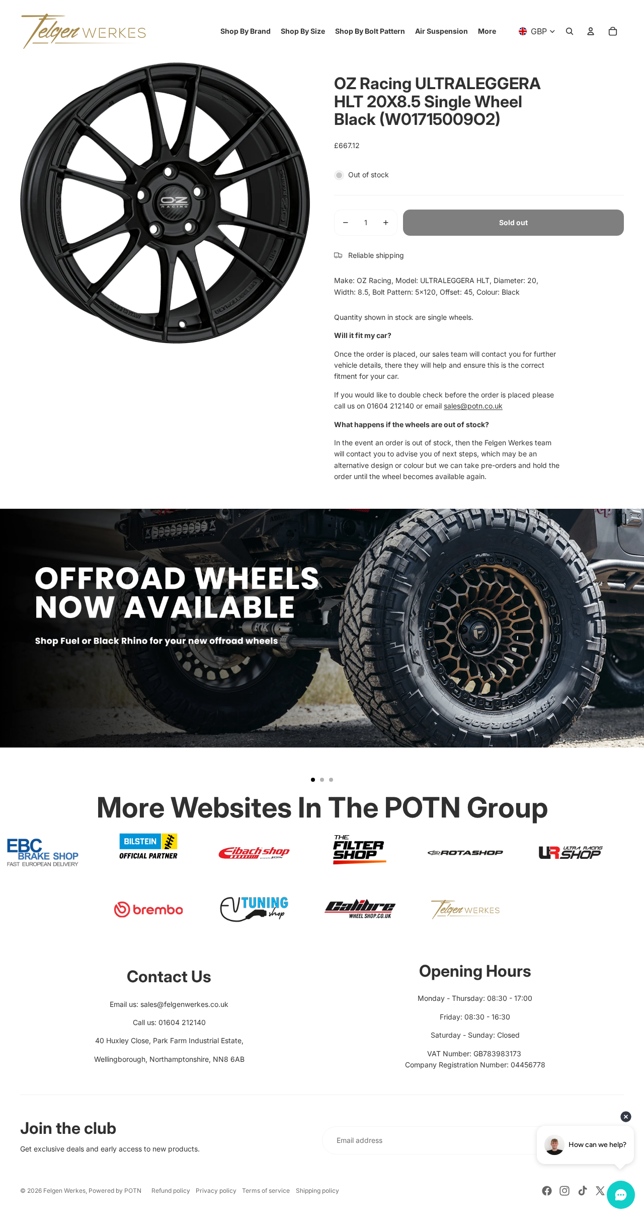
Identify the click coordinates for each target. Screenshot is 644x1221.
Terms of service (266, 1190)
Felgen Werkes (64, 1190)
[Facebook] (547, 1191)
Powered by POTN (115, 1190)
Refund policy (170, 1190)
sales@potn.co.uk (473, 405)
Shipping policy (317, 1190)
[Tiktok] (583, 1191)
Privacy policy (216, 1190)
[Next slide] (632, 650)
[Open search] (569, 31)
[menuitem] (487, 31)
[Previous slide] (12, 650)
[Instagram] (564, 1191)
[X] (600, 1191)
